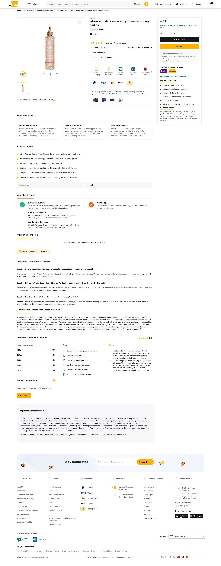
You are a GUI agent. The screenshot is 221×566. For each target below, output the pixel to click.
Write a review (24, 395)
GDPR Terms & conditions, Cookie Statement (62, 519)
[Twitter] (183, 557)
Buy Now (145, 94)
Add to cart (179, 39)
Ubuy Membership (24, 522)
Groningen (148, 510)
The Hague (148, 495)
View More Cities (151, 518)
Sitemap (20, 502)
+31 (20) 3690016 (185, 506)
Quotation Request (25, 495)
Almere (147, 514)
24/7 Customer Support (188, 489)
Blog (50, 514)
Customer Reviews (56, 495)
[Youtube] (178, 557)
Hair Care (49, 10)
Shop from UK (37, 551)
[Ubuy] (13, 4)
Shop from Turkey (121, 551)
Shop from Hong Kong (70, 551)
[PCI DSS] (22, 540)
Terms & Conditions (92, 557)
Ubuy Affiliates (54, 524)
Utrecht (147, 499)
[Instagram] (174, 557)
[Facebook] (170, 557)
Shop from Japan (52, 551)
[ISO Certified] (39, 539)
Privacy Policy (108, 557)
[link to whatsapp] (44, 74)
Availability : (95, 47)
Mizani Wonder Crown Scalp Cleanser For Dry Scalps (89, 10)
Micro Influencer (23, 518)
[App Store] (182, 517)
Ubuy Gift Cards (55, 510)
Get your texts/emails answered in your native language (191, 496)
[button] (163, 4)
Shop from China (105, 551)
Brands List (53, 491)
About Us (20, 487)
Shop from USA (22, 551)
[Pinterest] (187, 557)
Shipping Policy (23, 514)
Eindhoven (148, 502)
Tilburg (147, 506)
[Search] (146, 4)
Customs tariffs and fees (27, 510)
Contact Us (21, 491)
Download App (54, 487)
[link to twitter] (57, 74)
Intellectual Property (25, 499)
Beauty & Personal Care (36, 10)
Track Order (22, 506)
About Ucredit (54, 506)
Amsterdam (149, 487)
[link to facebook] (50, 74)
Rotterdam (148, 491)
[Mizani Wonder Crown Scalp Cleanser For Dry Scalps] (51, 48)
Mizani (92, 18)
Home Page (21, 10)
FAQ (50, 502)
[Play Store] (196, 517)
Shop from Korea (88, 551)
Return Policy (53, 499)
